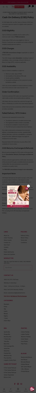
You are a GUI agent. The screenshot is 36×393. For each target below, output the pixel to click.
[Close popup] (28, 186)
